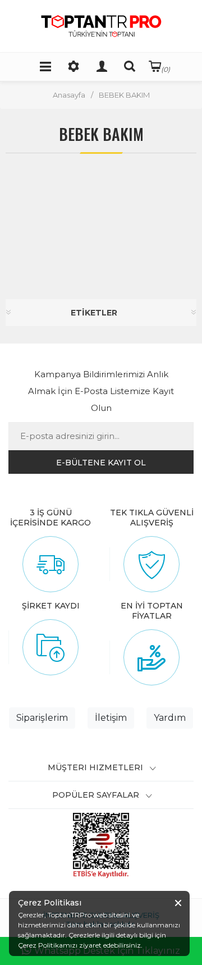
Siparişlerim (42, 717)
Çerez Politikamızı (47, 945)
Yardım (170, 717)
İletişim (111, 717)
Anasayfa (69, 94)
